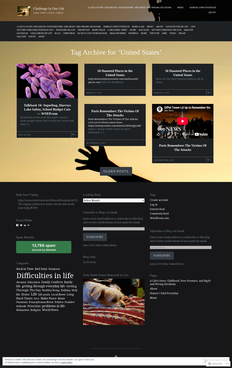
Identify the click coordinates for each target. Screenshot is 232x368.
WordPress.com (159, 218)
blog (57, 33)
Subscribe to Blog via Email (100, 212)
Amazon (188, 30)
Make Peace (98, 30)
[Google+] (28, 225)
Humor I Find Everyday (203, 7)
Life (193, 27)
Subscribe (94, 236)
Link (164, 33)
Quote (32, 37)
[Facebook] (17, 225)
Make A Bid (138, 27)
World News (50, 310)
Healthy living (51, 290)
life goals (44, 294)
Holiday (65, 290)
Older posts (116, 171)
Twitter (154, 33)
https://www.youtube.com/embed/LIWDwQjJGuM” (115, 125)
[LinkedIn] (25, 225)
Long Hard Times (117, 30)
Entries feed (157, 209)
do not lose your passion (92, 33)
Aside (42, 37)
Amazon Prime (118, 33)
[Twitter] (21, 225)
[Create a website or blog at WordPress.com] (116, 356)
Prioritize (84, 30)
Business (54, 269)
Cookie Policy (66, 362)
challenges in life (41, 33)
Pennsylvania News (41, 302)
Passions (22, 302)
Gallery (21, 37)
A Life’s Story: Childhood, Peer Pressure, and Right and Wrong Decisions (59, 27)
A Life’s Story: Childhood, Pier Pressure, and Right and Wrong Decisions (129, 7)
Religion (35, 310)
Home (133, 30)
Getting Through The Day (166, 30)
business (133, 33)
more (144, 33)
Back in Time (25, 269)
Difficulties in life (177, 27)
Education (33, 282)
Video (173, 33)
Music (180, 7)
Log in (154, 204)
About (212, 12)
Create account (159, 200)
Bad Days (144, 30)
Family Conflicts (52, 282)
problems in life (65, 30)
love (36, 298)
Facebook (22, 33)
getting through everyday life (35, 30)
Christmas (69, 33)
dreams (21, 282)
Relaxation (22, 310)
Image (182, 33)
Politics (59, 302)
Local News (58, 294)
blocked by (48, 248)
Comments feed (159, 213)
